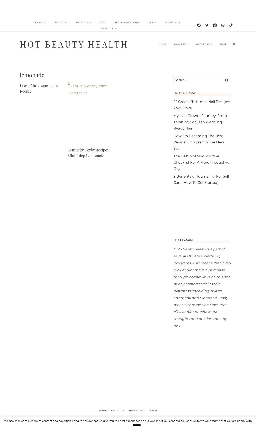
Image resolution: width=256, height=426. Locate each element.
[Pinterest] (222, 25)
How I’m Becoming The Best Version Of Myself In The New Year (198, 142)
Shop (223, 44)
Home (163, 44)
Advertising (204, 44)
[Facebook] (198, 25)
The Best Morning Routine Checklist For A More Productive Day (201, 162)
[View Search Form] (234, 44)
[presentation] (88, 113)
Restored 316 (164, 420)
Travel (153, 22)
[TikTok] (230, 25)
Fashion (41, 22)
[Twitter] (206, 25)
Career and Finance (127, 22)
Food (102, 22)
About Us (117, 410)
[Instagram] (214, 25)
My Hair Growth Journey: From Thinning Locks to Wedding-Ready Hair (200, 122)
